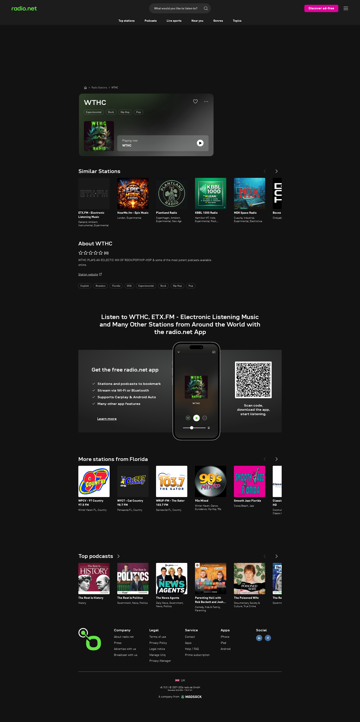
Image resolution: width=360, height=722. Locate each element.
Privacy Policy (158, 643)
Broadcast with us (125, 655)
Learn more (107, 419)
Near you (197, 20)
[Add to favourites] (195, 101)
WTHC (126, 145)
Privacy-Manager (160, 660)
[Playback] (200, 143)
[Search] (205, 8)
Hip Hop (125, 112)
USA (129, 286)
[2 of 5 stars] (85, 252)
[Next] (277, 169)
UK (182, 680)
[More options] (206, 101)
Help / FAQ (192, 649)
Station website (88, 274)
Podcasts (151, 20)
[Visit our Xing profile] (268, 638)
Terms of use (157, 636)
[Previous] (265, 169)
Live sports (174, 20)
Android (226, 649)
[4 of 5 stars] (95, 252)
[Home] (85, 87)
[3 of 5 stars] (90, 252)
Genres (218, 20)
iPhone (225, 636)
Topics (237, 20)
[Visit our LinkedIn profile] (259, 638)
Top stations (127, 20)
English (84, 286)
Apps (188, 643)
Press (117, 643)
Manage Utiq (157, 655)
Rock (111, 112)
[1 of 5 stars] (80, 252)
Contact (190, 636)
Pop (138, 112)
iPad (223, 643)
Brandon (100, 286)
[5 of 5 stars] (100, 252)
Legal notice (157, 649)
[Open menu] (345, 8)
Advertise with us (125, 649)
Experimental (93, 112)
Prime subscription (197, 655)
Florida (116, 286)
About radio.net (124, 636)
